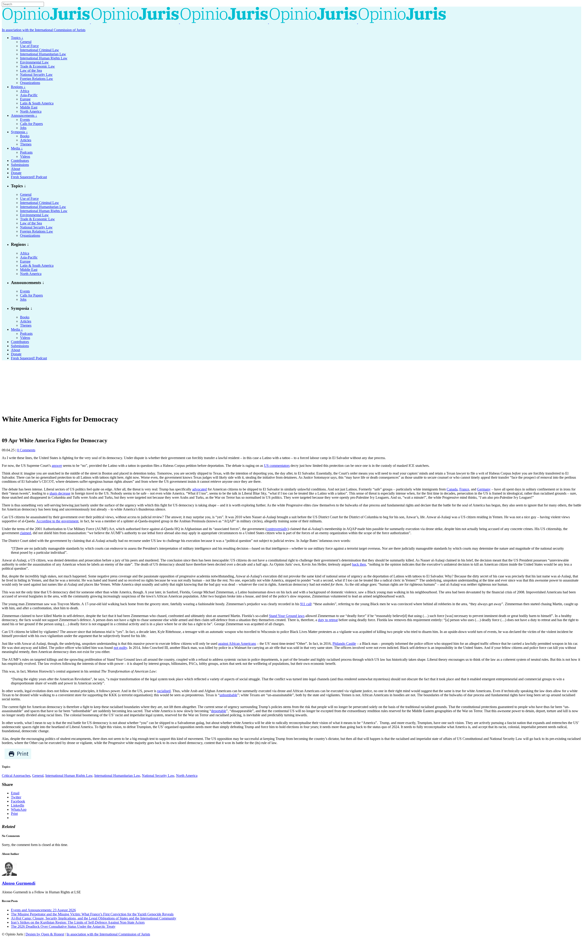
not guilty (120, 648)
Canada (452, 489)
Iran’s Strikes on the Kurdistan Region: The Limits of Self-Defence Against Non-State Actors (78, 922)
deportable (218, 711)
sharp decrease (59, 493)
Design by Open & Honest (45, 934)
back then (359, 564)
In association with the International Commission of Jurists (43, 30)
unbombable (228, 695)
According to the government (57, 521)
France (464, 489)
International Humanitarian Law (117, 775)
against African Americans (237, 643)
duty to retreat (328, 620)
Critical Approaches (16, 775)
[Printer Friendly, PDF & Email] (18, 758)
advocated (199, 489)
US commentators (277, 465)
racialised (164, 691)
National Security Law (158, 775)
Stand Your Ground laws (286, 616)
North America (186, 775)
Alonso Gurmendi (18, 883)
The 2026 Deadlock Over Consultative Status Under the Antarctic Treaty (63, 926)
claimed (25, 533)
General (37, 775)
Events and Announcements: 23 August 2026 (43, 910)
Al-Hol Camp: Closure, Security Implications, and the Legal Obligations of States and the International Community (93, 918)
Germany (484, 489)
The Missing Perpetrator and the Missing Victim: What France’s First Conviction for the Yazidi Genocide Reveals (92, 914)
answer (57, 465)
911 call (305, 604)
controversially (277, 529)
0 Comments (26, 450)
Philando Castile (344, 643)
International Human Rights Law (68, 775)
